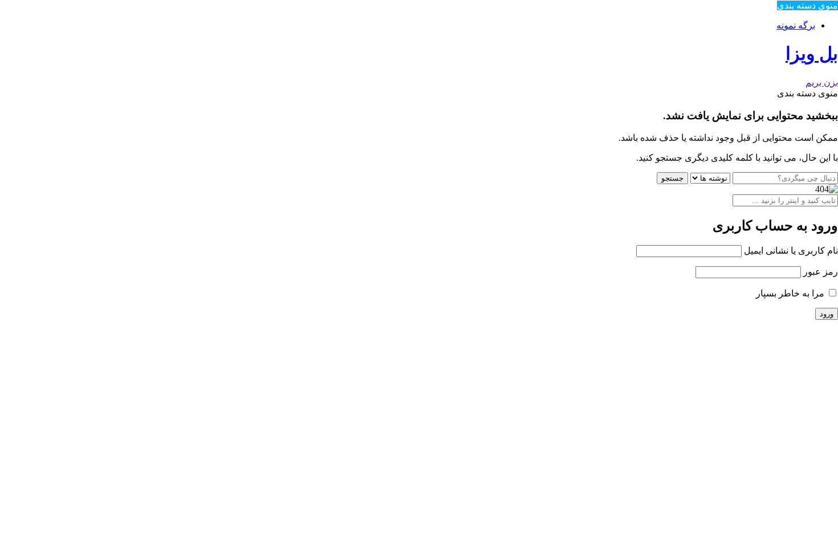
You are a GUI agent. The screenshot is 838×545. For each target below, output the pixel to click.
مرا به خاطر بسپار (791, 293)
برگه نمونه (795, 25)
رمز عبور (820, 271)
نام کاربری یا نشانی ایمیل (791, 250)
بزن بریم (822, 82)
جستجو (672, 178)
